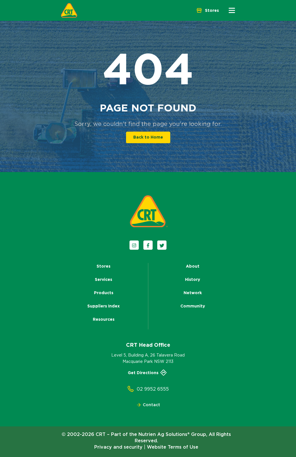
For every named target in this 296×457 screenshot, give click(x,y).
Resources (103, 319)
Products (103, 292)
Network (193, 292)
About (192, 266)
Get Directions (143, 372)
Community (192, 306)
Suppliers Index (103, 306)
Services (103, 279)
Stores (103, 266)
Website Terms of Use (172, 447)
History (192, 279)
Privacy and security (118, 447)
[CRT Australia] (69, 10)
